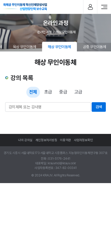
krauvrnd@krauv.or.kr (62, 163)
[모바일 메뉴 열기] (104, 7)
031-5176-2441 (59, 158)
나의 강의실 (25, 140)
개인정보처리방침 (46, 140)
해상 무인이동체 (65, 32)
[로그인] (90, 7)
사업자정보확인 (83, 140)
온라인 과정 (44, 32)
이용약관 (65, 140)
